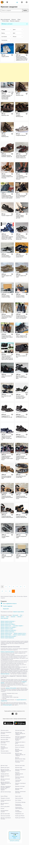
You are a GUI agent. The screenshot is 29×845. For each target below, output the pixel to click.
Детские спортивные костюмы (6, 818)
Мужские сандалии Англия (6, 633)
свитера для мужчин (7, 705)
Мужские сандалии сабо (6, 625)
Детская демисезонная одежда (18, 750)
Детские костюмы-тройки (5, 776)
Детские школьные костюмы (5, 779)
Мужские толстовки (20, 786)
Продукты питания (5, 798)
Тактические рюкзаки (6, 753)
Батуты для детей (5, 806)
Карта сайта (18, 796)
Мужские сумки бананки (19, 789)
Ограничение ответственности (19, 808)
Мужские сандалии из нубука (7, 628)
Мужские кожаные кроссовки (19, 777)
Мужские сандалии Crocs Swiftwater (8, 627)
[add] (17, 2)
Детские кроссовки (5, 813)
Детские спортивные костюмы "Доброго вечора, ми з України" (6, 788)
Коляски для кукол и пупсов (6, 801)
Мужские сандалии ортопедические (8, 630)
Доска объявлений (5, 19)
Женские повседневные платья (4, 748)
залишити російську (14, 840)
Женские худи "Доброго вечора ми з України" (20, 733)
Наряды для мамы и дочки (20, 742)
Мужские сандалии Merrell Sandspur (8, 636)
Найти (25, 10)
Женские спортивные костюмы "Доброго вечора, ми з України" (20, 738)
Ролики (2, 808)
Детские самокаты (19, 745)
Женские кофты (4, 751)
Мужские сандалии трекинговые (7, 631)
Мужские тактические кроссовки (20, 792)
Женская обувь (4, 739)
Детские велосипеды (6, 791)
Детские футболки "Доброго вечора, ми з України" (6, 783)
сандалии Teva (4, 700)
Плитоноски (3, 744)
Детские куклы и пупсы (5, 804)
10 (9, 591)
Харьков (2, 616)
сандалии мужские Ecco (21, 699)
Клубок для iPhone (19, 815)
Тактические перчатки (18, 780)
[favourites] (7, 2)
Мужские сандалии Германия (19, 634)
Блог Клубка (18, 800)
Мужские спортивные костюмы (20, 770)
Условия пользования (18, 811)
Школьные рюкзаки (5, 815)
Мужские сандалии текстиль (20, 633)
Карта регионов (19, 798)
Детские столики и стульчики (19, 761)
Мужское (13, 19)
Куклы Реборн (4, 796)
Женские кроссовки (20, 730)
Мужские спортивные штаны (20, 784)
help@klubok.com (19, 813)
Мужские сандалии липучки (6, 622)
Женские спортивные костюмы (6, 733)
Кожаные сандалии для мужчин (7, 651)
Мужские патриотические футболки (19, 774)
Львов (7, 616)
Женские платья (5, 735)
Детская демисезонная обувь (20, 758)
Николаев (19, 616)
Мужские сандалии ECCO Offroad (8, 624)
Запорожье (13, 616)
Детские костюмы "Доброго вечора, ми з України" (6, 770)
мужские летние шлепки (11, 688)
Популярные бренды (20, 802)
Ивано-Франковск (4, 618)
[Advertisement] (14, 15)
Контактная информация (18, 805)
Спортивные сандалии (18, 625)
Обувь (18, 19)
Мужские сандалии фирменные (7, 637)
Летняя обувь (5, 21)
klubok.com (2, 2)
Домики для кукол (5, 767)
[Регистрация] (27, 2)
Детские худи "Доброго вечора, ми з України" (20, 754)
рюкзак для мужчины (5, 673)
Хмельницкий (15, 615)
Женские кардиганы (5, 737)
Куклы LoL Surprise (19, 747)
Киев (21, 615)
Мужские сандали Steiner (18, 611)
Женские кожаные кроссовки (5, 742)
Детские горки (4, 765)
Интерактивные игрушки (4, 811)
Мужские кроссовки (20, 765)
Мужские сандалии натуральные (8, 621)
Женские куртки (4, 730)
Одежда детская (5, 773)
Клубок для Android (20, 817)
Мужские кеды (18, 767)
